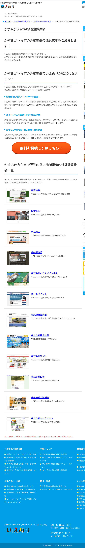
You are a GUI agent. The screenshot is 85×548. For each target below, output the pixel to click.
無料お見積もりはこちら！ (41, 148)
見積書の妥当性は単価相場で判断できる (57, 489)
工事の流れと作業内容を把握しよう (20, 486)
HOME (81, 486)
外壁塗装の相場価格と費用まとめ (54, 486)
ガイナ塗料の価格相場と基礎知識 (54, 470)
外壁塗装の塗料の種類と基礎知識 (54, 454)
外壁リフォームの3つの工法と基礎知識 (21, 454)
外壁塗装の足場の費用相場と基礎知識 (21, 489)
